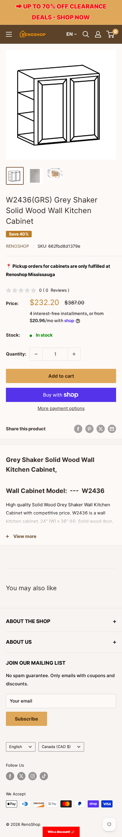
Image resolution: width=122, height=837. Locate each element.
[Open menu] (9, 34)
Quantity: (16, 354)
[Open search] (86, 34)
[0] (110, 34)
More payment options (61, 408)
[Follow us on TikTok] (44, 776)
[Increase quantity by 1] (74, 354)
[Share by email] (112, 428)
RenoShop (17, 246)
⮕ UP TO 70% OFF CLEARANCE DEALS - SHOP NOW (61, 12)
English (15, 746)
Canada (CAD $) (56, 746)
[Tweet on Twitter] (101, 428)
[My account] (98, 34)
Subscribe (26, 719)
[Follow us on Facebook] (10, 776)
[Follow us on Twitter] (21, 776)
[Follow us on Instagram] (32, 776)
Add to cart (61, 376)
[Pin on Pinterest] (89, 428)
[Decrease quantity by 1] (36, 354)
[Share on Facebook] (78, 428)
